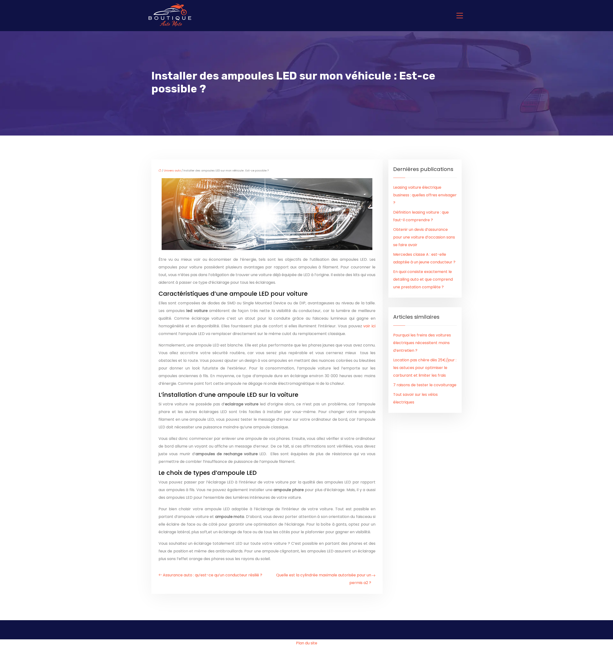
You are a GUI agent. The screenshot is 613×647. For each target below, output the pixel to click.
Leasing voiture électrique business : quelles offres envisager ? (425, 195)
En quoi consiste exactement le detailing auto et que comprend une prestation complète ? (423, 279)
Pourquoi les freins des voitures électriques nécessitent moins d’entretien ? (422, 342)
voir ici (369, 326)
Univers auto (172, 170)
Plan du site (306, 643)
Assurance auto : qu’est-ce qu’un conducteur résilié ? (212, 575)
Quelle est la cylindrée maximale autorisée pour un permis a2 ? (323, 578)
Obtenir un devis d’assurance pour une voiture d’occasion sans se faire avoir (424, 237)
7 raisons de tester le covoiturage (424, 385)
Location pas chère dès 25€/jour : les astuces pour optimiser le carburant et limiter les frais (424, 367)
